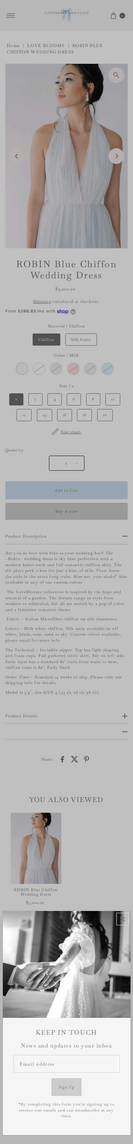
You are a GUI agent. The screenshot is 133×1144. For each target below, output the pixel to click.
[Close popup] (122, 919)
